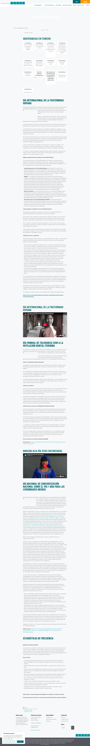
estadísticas (26, 708)
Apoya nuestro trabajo (64, 719)
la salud (31, 708)
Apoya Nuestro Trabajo (66, 5)
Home (15, 28)
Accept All (20, 741)
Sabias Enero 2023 (28, 710)
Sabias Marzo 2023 (28, 711)
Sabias (25, 707)
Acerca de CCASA (80, 5)
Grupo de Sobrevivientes (49, 5)
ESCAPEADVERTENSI (85, 2)
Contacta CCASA (48, 721)
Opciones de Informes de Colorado (51, 719)
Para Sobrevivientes (38, 5)
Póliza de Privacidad (35, 730)
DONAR (76, 1)
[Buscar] (72, 728)
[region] (13, 738)
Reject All (13, 741)
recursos (35, 708)
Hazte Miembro (58, 5)
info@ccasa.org (34, 727)
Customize (7, 741)
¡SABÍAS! (74, 5)
